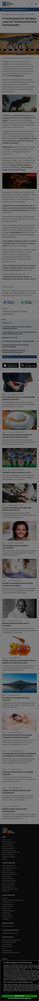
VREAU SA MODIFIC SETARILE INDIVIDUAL (19, 998)
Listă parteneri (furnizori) (7, 992)
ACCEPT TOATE (19, 996)
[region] (19, 980)
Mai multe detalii (23, 969)
